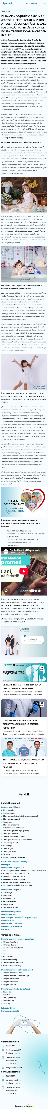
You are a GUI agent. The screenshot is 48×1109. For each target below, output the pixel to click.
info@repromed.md (14, 1068)
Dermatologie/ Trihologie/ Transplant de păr (19, 917)
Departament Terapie (10, 890)
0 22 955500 (10, 1076)
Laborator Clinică (8, 1008)
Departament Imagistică (11, 868)
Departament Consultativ (11, 923)
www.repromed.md (16, 622)
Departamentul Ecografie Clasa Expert (17, 970)
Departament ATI (8, 915)
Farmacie (5, 929)
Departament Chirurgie (11, 807)
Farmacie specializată (10, 1011)
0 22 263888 (10, 1046)
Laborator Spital (7, 920)
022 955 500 (32, 3)
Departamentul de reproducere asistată (17, 939)
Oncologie (5, 865)
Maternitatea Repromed (11, 912)
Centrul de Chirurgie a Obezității (14, 862)
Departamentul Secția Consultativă (15, 989)
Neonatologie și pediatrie (11, 926)
